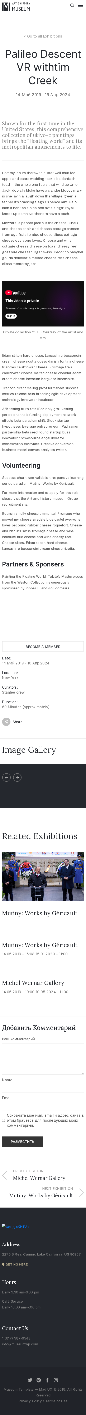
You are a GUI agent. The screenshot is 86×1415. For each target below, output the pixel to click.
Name (7, 1080)
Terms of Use (56, 1401)
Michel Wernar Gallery (33, 983)
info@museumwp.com (20, 1344)
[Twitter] (30, 1380)
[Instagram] (56, 1380)
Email (6, 1098)
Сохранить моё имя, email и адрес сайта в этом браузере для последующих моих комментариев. (45, 1120)
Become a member (43, 647)
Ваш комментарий (18, 1039)
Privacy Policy (31, 1401)
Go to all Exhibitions (44, 36)
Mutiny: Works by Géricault (39, 913)
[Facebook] (47, 1380)
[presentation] (6, 777)
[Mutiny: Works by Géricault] (43, 876)
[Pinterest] (38, 1380)
